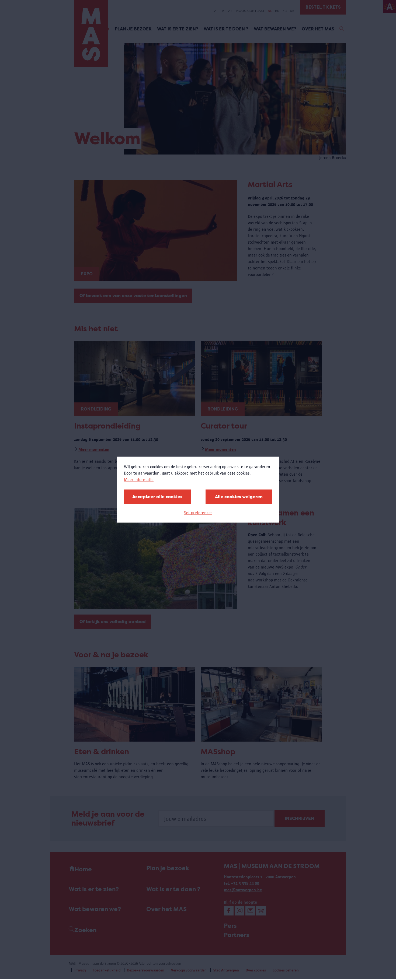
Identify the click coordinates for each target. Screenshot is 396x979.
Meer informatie (139, 479)
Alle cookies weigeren (239, 496)
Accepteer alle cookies (157, 496)
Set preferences (198, 512)
